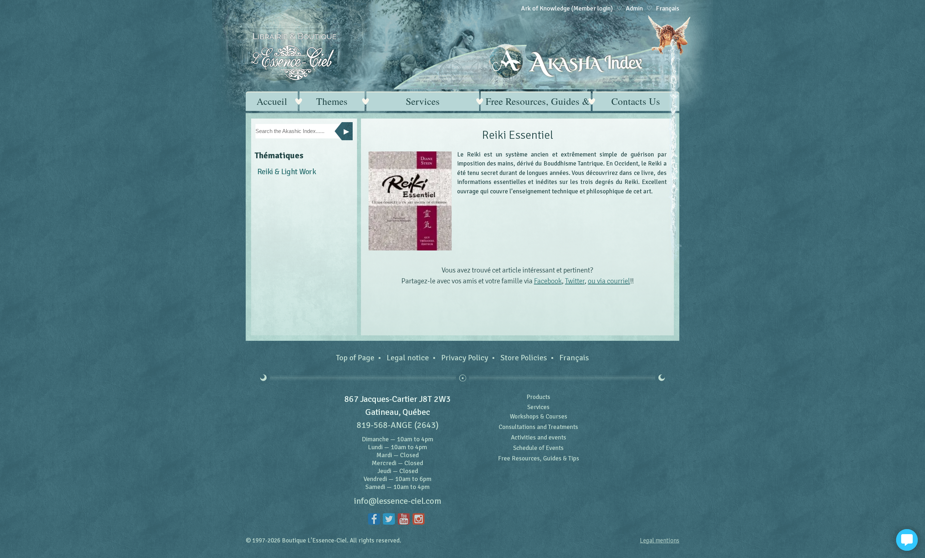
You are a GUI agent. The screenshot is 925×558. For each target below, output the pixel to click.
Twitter (575, 281)
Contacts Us (635, 101)
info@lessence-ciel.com (397, 500)
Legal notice (408, 357)
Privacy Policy (464, 357)
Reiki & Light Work (286, 171)
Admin (634, 8)
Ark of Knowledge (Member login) (567, 8)
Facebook (548, 281)
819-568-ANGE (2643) (398, 425)
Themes (332, 101)
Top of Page (355, 357)
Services (423, 101)
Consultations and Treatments (538, 427)
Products (538, 397)
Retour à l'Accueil (293, 56)
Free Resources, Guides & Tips (538, 101)
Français (574, 357)
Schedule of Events (538, 448)
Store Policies (523, 357)
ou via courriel (609, 281)
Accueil (272, 101)
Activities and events (538, 437)
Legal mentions (659, 540)
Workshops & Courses (538, 416)
